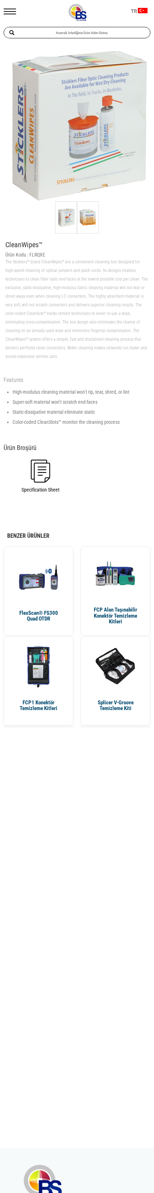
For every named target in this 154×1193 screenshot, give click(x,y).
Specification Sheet (40, 490)
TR (134, 11)
